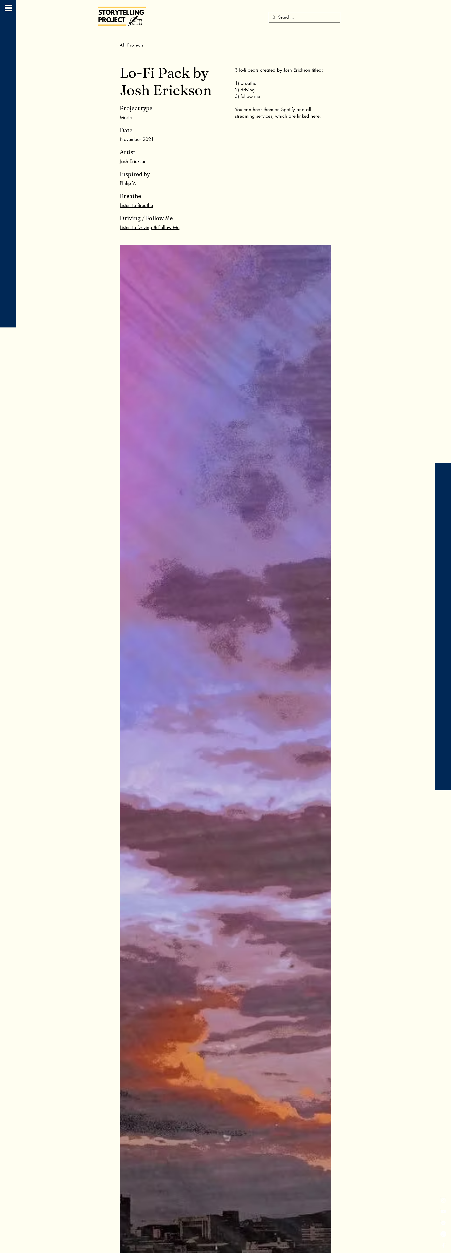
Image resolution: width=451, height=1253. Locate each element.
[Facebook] (443, 1245)
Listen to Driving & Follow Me (149, 227)
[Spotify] (443, 1223)
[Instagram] (443, 1200)
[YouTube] (443, 1211)
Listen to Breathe (136, 205)
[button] (8, 8)
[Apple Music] (443, 1234)
